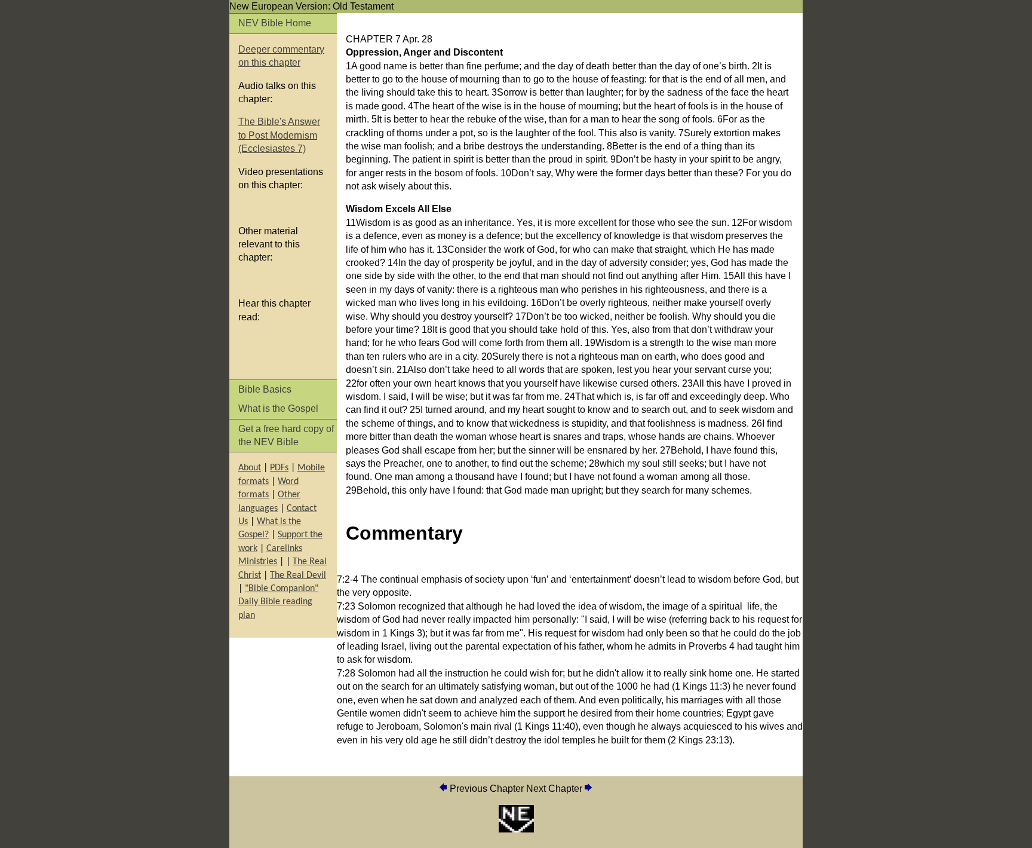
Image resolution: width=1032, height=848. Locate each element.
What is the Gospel (278, 408)
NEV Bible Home (274, 23)
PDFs (279, 468)
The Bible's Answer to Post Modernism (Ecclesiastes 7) (279, 135)
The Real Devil (298, 575)
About (249, 468)
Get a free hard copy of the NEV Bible (286, 435)
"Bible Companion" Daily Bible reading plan (278, 602)
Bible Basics (264, 389)
